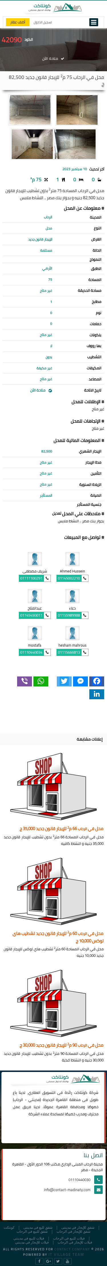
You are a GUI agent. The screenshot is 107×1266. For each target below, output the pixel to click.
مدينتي (34, 1099)
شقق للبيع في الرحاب (32, 1232)
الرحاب (18, 1099)
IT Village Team (66, 1254)
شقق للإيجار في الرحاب (73, 1232)
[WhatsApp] (40, 681)
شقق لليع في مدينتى (38, 1228)
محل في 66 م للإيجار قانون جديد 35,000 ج (62, 829)
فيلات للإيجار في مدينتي (32, 1242)
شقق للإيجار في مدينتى (77, 1228)
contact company (72, 1249)
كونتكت (9, 1228)
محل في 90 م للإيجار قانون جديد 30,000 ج (62, 1045)
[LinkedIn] (96, 694)
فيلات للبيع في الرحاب (69, 1238)
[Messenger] (80, 681)
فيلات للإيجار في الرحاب (75, 1242)
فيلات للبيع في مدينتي (28, 1238)
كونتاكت (80, 1092)
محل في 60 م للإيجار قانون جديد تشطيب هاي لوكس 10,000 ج (58, 937)
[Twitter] (64, 681)
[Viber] (24, 681)
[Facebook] (96, 681)
